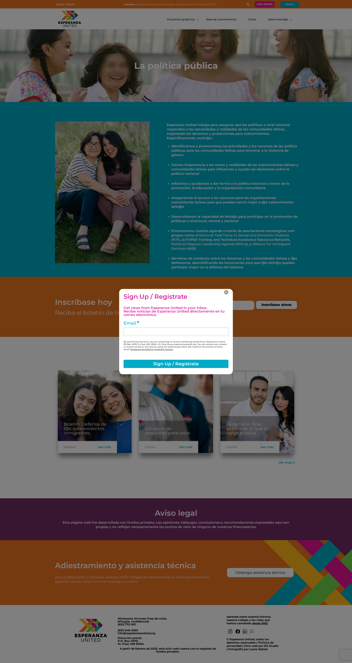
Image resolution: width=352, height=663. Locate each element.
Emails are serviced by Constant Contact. (152, 349)
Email (130, 323)
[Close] (226, 292)
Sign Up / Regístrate (176, 363)
